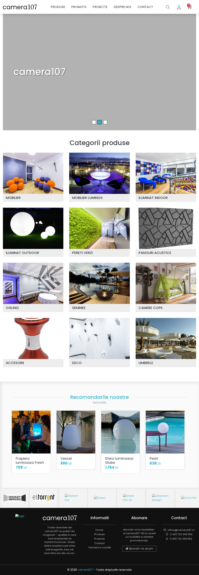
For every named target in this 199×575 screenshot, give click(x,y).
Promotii (78, 6)
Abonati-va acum (140, 548)
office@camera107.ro (181, 530)
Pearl (154, 459)
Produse (99, 534)
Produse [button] (58, 6)
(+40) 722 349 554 (180, 534)
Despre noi (122, 6)
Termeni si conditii (99, 547)
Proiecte (100, 6)
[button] (179, 7)
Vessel (66, 459)
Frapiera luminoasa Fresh (30, 461)
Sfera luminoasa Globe (119, 461)
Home (99, 530)
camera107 (85, 570)
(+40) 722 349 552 (180, 538)
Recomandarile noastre (99, 397)
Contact (145, 6)
